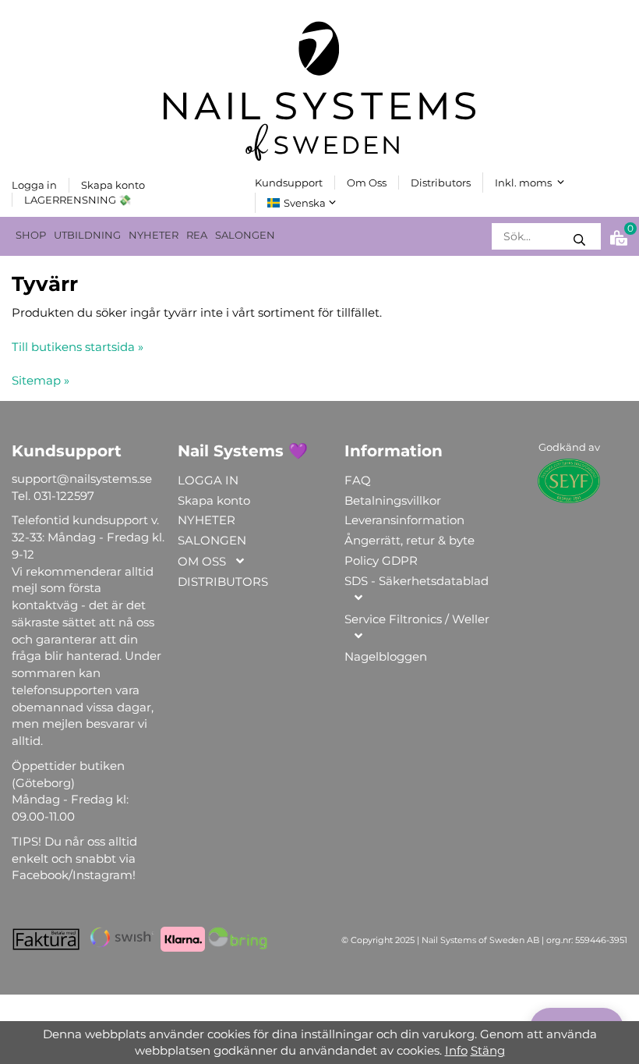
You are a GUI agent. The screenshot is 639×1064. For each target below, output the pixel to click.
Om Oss (367, 182)
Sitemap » (40, 380)
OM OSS (202, 561)
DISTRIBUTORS (223, 581)
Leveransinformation (404, 519)
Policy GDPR (381, 560)
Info (456, 1050)
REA (196, 235)
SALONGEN (245, 235)
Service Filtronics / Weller (416, 619)
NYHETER (153, 235)
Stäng (488, 1050)
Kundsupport (289, 182)
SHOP (31, 235)
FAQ (357, 480)
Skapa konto (113, 185)
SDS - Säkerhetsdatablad (416, 580)
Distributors (441, 182)
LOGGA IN (208, 480)
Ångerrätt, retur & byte (409, 540)
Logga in (34, 185)
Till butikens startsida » (77, 346)
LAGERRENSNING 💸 (77, 199)
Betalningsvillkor (392, 500)
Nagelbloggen (385, 656)
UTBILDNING (87, 235)
